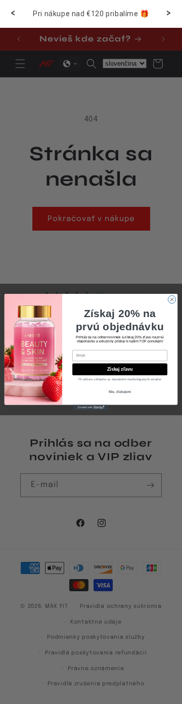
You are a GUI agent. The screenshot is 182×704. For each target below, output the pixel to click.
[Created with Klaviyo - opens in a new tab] (91, 407)
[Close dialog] (171, 299)
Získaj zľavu (119, 369)
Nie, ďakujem (120, 391)
